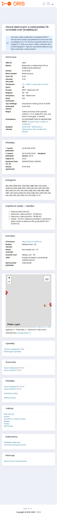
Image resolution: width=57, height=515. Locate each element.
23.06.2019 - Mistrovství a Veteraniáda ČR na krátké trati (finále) (34, 129)
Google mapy (33, 122)
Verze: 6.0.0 (27, 508)
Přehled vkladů (10, 398)
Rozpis (6, 416)
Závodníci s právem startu (15, 419)
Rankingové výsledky (12, 351)
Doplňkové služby (11, 393)
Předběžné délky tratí (12, 442)
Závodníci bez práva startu (15, 445)
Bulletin (7, 421)
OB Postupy (8, 426)
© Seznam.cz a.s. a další (44, 327)
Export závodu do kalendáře (15, 461)
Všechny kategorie (11, 349)
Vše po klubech (10, 370)
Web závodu (9, 414)
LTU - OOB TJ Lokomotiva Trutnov (35, 84)
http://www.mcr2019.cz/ (31, 241)
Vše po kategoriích (11, 368)
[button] (45, 304)
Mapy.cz (27, 333)
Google (20, 333)
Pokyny (7, 424)
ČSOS (38, 512)
